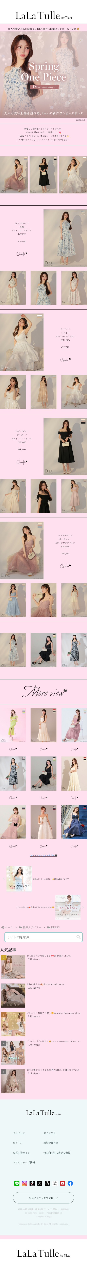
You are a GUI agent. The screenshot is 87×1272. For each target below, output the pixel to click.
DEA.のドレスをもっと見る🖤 (43, 855)
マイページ (19, 1132)
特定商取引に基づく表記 (57, 1152)
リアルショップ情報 (24, 1162)
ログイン (17, 1142)
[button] (78, 937)
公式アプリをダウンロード (43, 1197)
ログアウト (50, 1132)
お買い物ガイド (21, 1152)
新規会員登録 (51, 1142)
